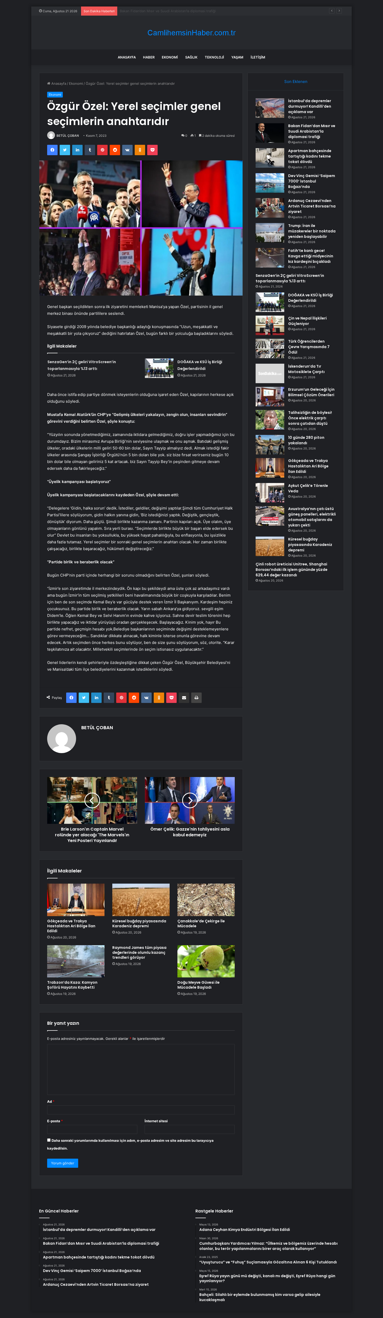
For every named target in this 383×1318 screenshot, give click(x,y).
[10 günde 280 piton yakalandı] (270, 444)
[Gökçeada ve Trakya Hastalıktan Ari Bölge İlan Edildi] (75, 900)
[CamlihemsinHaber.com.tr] (191, 32)
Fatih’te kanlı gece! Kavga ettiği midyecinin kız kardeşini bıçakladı (310, 256)
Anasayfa (127, 57)
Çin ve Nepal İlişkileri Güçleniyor (307, 321)
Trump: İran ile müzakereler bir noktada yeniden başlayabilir (312, 231)
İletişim (258, 57)
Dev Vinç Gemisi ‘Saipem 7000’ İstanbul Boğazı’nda (311, 181)
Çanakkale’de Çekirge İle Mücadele (201, 923)
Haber (149, 57)
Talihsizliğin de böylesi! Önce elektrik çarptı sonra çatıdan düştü (310, 418)
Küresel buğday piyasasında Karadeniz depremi (139, 923)
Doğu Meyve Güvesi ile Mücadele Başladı (198, 985)
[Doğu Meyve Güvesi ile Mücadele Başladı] (206, 961)
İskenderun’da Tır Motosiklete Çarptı (306, 369)
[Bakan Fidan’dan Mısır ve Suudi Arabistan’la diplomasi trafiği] (270, 133)
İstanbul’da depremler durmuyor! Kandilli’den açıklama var (309, 106)
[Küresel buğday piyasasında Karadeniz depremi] (141, 900)
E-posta (55, 1121)
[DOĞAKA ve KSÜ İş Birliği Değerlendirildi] (159, 368)
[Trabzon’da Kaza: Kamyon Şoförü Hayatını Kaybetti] (75, 961)
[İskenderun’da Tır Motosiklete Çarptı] (270, 373)
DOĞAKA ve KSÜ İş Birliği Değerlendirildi (310, 297)
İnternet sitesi (156, 1121)
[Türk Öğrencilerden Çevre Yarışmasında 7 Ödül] (270, 348)
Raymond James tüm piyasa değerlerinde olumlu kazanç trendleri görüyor (139, 952)
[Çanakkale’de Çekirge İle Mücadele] (206, 900)
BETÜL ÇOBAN (68, 136)
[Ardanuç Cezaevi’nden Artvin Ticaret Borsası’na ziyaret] (270, 208)
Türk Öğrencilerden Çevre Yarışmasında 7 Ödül (309, 347)
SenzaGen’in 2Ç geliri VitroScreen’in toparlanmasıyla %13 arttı (290, 278)
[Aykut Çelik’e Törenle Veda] (270, 493)
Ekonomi (170, 57)
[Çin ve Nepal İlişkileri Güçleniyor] (270, 325)
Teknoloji (214, 57)
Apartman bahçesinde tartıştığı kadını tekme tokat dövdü (166, 11)
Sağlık (191, 57)
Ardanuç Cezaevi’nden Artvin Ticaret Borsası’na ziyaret (312, 206)
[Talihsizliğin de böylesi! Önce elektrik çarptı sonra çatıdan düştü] (270, 419)
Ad (50, 1101)
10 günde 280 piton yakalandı (306, 440)
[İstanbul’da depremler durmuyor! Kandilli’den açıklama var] (270, 108)
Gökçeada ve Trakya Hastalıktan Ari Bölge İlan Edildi (71, 926)
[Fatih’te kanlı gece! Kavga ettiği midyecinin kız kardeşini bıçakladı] (270, 257)
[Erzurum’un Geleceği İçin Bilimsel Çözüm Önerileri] (270, 396)
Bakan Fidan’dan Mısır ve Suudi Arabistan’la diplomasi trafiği (311, 131)
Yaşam (237, 57)
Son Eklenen (295, 81)
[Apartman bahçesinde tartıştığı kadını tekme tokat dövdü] (270, 158)
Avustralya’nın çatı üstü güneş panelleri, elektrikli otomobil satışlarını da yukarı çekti (312, 517)
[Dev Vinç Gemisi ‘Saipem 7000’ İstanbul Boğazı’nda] (270, 183)
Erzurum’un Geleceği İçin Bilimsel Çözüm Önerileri (311, 392)
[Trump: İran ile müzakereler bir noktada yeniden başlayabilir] (270, 233)
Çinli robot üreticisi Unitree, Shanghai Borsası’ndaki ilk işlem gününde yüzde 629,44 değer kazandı (292, 570)
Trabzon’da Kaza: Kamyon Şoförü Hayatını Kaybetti (72, 985)
